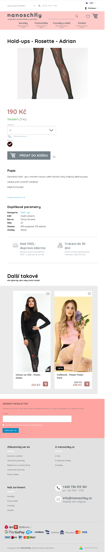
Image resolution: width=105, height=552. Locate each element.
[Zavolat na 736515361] (49, 6)
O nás (57, 456)
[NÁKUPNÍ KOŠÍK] (95, 17)
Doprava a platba (15, 456)
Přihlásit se (11, 430)
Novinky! (10, 496)
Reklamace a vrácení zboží (18, 465)
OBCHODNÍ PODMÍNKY (16, 6)
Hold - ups (25, 212)
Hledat (76, 16)
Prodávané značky (63, 460)
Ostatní (10, 510)
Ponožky (11, 505)
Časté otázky (12, 474)
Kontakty (59, 465)
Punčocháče (12, 501)
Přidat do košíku (33, 155)
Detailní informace (15, 197)
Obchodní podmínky (16, 460)
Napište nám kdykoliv (77, 499)
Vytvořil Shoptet (91, 548)
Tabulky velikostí (20, 136)
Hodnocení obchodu (16, 470)
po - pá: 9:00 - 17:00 (75, 488)
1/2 (47, 370)
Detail (46, 384)
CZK (91, 3)
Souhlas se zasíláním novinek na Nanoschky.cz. (24, 425)
